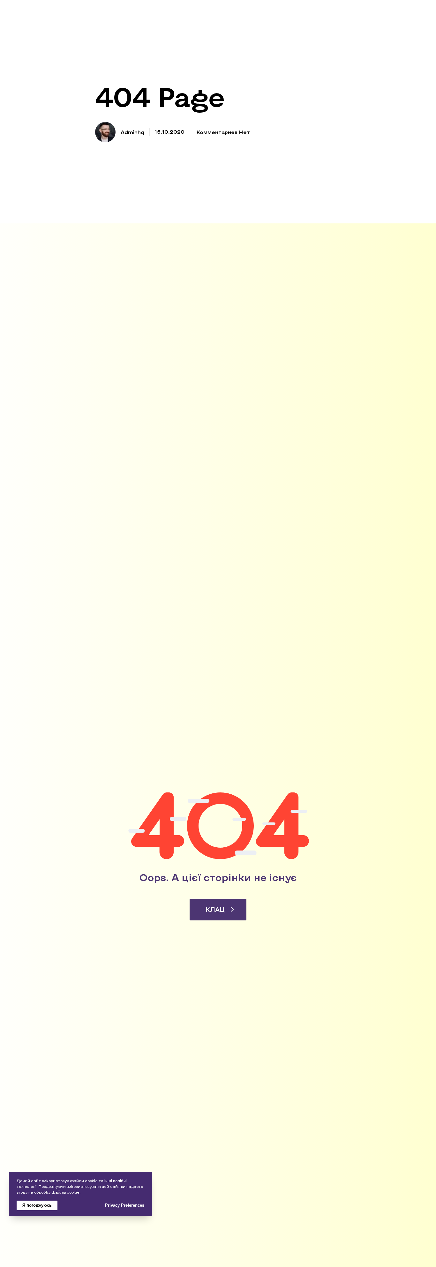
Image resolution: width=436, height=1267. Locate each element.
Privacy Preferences (124, 1205)
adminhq (132, 132)
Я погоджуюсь (37, 1205)
